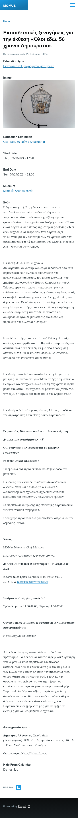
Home (6, 21)
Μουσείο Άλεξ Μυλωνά (17, 190)
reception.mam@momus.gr (32, 581)
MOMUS (9, 5)
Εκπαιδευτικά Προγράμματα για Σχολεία (28, 66)
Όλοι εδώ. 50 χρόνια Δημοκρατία (24, 141)
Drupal (22, 806)
